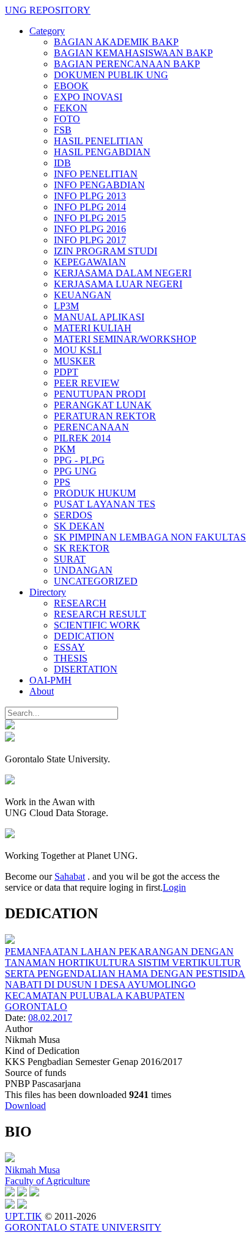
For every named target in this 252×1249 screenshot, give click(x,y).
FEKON (70, 108)
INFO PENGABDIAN (99, 185)
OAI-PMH (50, 680)
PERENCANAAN (91, 427)
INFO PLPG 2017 (90, 240)
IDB (62, 163)
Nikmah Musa (32, 1170)
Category (47, 31)
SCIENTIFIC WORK (97, 625)
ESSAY (69, 647)
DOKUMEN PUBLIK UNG (111, 75)
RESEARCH (80, 603)
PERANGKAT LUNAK (103, 405)
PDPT (66, 372)
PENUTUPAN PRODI (100, 394)
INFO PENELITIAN (96, 174)
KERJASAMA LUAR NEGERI (118, 284)
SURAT (70, 559)
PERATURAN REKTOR (105, 416)
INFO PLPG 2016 (90, 229)
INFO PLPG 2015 (90, 218)
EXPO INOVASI (88, 97)
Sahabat (69, 876)
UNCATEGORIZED (96, 581)
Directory (47, 592)
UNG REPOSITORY (48, 10)
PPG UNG (75, 471)
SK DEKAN (79, 526)
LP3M (66, 306)
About (41, 691)
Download (25, 1105)
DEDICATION (84, 636)
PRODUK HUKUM (95, 493)
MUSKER (74, 361)
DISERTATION (85, 669)
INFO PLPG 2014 (90, 207)
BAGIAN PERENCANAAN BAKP (127, 64)
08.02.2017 (50, 1017)
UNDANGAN (83, 570)
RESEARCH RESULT (100, 614)
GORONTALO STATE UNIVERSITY (83, 1227)
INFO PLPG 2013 (90, 196)
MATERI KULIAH (93, 328)
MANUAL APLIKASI (99, 317)
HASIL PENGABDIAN (102, 152)
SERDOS (73, 515)
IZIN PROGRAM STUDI (105, 251)
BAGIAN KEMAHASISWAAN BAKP (133, 53)
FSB (63, 130)
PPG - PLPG (79, 460)
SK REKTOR (81, 548)
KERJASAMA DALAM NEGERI (122, 273)
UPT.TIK (23, 1216)
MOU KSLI (78, 350)
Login (174, 887)
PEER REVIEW (86, 383)
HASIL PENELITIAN (98, 141)
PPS (62, 482)
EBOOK (71, 86)
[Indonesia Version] (10, 726)
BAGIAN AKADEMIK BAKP (116, 42)
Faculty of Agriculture (47, 1181)
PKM (64, 449)
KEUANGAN (82, 295)
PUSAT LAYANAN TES (104, 504)
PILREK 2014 (82, 438)
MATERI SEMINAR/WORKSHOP (125, 339)
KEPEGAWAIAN (90, 262)
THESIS (70, 658)
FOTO (67, 119)
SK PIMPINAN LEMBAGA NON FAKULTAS (150, 537)
